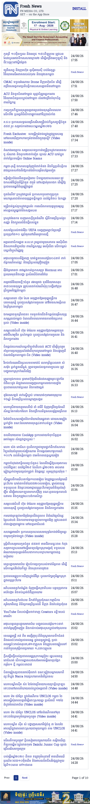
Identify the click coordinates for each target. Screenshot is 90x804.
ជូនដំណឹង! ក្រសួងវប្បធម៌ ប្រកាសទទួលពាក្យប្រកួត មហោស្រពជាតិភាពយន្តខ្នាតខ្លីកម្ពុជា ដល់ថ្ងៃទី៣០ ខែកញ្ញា (35, 196)
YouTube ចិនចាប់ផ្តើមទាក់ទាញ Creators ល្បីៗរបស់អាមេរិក (34, 614)
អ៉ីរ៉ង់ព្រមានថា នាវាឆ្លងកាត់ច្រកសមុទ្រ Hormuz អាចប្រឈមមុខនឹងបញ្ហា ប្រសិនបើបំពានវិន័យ (33, 272)
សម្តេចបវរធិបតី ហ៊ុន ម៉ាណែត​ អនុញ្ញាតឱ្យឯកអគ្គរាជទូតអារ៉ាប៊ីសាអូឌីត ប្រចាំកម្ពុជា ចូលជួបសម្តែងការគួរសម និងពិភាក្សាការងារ (34, 335)
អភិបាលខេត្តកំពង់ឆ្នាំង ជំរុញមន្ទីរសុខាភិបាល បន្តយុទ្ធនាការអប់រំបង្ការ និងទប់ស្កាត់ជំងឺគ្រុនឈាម (35, 590)
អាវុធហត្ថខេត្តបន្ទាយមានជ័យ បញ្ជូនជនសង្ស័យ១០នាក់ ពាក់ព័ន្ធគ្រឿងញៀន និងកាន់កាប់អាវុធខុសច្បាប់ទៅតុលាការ (35, 626)
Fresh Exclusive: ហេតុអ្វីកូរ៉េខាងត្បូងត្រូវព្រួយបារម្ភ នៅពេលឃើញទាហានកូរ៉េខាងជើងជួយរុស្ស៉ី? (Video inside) (33, 138)
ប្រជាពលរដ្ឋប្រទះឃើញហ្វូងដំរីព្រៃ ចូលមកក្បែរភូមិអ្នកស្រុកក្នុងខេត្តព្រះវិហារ (35, 578)
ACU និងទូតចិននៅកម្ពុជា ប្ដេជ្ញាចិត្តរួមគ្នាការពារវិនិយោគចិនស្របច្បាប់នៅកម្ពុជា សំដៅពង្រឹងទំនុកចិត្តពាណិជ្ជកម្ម (32, 98)
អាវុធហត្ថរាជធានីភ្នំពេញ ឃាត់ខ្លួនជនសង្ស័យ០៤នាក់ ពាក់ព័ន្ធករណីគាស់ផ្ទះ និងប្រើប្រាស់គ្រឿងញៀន (35, 260)
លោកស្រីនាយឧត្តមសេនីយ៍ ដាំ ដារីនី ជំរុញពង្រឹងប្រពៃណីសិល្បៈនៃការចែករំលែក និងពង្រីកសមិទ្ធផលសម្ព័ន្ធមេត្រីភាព (35, 409)
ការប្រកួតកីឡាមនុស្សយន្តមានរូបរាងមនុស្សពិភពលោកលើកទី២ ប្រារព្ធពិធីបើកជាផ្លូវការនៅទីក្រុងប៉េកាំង (32, 112)
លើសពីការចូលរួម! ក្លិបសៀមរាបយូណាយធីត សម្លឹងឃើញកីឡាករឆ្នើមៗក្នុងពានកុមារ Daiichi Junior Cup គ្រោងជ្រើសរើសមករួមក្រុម (35, 744)
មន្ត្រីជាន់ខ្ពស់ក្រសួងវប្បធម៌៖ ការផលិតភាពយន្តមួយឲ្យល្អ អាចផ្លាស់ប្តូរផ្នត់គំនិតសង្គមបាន (34, 208)
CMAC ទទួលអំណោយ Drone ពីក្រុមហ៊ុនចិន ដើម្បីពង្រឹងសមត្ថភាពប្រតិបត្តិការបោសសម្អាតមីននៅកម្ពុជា (32, 84)
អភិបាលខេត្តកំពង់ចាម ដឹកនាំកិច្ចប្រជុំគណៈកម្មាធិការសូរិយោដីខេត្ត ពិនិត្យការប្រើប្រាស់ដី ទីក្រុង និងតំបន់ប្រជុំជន (35, 602)
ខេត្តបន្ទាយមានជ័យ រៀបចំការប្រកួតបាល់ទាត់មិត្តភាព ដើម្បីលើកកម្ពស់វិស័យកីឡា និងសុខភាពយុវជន (35, 566)
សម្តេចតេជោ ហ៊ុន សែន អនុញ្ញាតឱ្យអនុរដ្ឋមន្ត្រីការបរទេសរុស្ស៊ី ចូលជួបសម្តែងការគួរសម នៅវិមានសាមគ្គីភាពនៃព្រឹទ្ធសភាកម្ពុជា (35, 302)
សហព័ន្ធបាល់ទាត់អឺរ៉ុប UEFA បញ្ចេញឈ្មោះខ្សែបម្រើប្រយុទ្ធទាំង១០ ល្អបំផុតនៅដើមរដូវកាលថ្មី (32, 232)
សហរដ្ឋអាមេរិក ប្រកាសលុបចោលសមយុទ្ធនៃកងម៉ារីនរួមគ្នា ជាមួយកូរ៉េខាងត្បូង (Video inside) (35, 534)
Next (24, 777)
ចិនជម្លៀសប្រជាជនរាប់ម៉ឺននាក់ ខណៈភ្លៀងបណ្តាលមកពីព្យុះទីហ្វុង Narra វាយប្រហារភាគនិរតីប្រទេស (34, 674)
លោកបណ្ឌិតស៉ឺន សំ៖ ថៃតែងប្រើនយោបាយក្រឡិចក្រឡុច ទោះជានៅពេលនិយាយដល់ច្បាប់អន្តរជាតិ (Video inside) (35, 686)
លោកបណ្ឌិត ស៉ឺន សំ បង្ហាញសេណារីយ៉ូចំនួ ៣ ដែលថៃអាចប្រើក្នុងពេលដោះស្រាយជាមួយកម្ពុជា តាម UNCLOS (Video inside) (34, 728)
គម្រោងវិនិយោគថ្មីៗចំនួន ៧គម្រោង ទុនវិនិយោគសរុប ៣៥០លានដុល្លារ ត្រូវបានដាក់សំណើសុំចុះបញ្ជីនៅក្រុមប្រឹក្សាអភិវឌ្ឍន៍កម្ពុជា (33, 286)
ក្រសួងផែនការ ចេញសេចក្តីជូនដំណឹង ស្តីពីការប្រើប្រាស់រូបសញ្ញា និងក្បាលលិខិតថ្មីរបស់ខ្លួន (35, 220)
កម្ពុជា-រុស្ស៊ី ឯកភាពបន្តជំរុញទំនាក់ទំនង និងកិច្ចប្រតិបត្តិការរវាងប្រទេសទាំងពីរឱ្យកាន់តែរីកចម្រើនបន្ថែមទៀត (35, 168)
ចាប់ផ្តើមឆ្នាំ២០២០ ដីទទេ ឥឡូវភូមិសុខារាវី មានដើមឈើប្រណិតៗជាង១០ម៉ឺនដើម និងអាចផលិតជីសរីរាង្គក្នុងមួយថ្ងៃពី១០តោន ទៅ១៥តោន (34, 761)
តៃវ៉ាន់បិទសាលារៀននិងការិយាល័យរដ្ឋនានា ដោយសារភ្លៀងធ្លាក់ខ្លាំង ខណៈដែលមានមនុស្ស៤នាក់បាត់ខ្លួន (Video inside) (35, 423)
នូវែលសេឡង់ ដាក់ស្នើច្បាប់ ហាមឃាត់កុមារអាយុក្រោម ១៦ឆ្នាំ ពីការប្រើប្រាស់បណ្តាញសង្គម (33, 397)
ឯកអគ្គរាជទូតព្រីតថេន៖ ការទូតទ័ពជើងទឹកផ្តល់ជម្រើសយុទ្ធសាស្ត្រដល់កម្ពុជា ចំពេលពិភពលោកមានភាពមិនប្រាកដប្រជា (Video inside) (35, 318)
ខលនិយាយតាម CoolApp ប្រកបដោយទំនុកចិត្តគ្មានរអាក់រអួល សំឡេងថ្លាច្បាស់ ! (32, 437)
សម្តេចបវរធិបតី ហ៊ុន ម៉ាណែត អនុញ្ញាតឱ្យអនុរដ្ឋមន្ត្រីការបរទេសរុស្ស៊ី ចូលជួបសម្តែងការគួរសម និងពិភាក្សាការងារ (34, 506)
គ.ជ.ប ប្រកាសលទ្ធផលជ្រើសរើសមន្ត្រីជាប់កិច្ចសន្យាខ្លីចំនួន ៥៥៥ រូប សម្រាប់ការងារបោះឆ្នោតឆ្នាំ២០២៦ (35, 124)
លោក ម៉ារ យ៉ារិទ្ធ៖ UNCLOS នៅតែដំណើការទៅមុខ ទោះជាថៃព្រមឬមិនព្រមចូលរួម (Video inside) (32, 714)
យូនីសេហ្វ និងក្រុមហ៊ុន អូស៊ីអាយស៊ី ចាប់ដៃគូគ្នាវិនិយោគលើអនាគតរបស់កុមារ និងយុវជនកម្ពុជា (29, 72)
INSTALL (79, 9)
